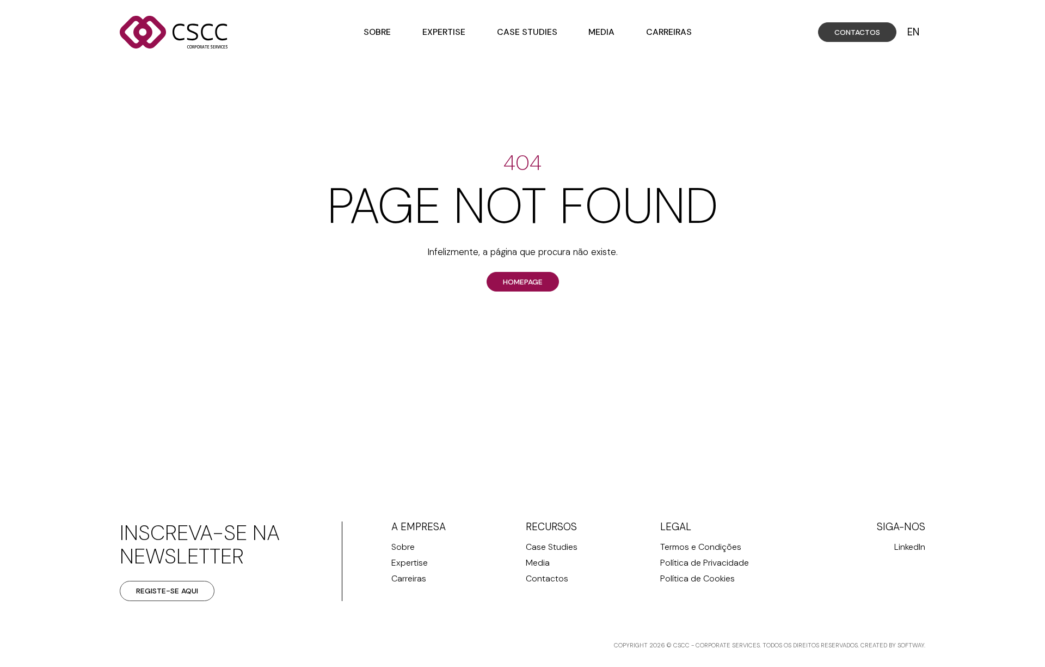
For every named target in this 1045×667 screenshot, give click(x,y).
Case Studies (527, 32)
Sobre (377, 32)
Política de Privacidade (704, 562)
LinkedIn (909, 547)
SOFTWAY (911, 645)
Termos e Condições (700, 547)
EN (913, 32)
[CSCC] (174, 32)
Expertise (443, 32)
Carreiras (669, 32)
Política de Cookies (697, 578)
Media (601, 32)
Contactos (857, 32)
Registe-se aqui (167, 591)
